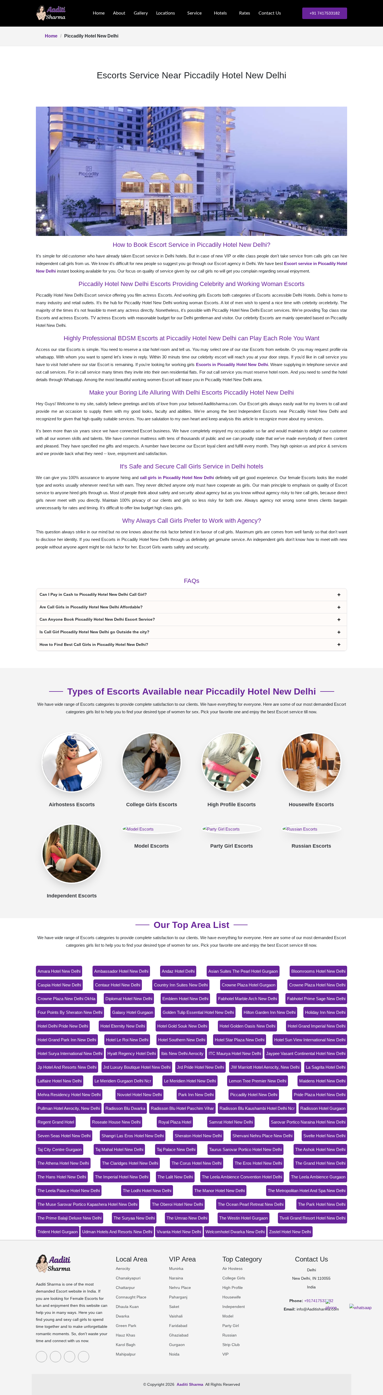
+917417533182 (318, 1300)
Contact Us (270, 13)
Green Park (126, 1326)
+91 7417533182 (325, 13)
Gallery (141, 13)
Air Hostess (232, 1268)
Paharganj (178, 1297)
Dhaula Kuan (127, 1307)
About (119, 13)
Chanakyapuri (128, 1278)
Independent (233, 1307)
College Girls (233, 1278)
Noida (174, 1354)
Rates (244, 13)
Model (227, 1316)
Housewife (231, 1297)
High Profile (232, 1288)
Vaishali (176, 1316)
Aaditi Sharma (190, 1384)
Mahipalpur (126, 1354)
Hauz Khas (125, 1335)
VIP (225, 1354)
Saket (174, 1307)
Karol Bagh (125, 1345)
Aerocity (123, 1268)
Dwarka (122, 1316)
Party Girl (230, 1326)
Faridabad (178, 1326)
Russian (229, 1335)
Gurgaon (177, 1345)
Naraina (176, 1278)
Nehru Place (180, 1288)
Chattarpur (125, 1288)
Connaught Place (131, 1297)
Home (99, 13)
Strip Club (231, 1345)
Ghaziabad (178, 1335)
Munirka (176, 1268)
